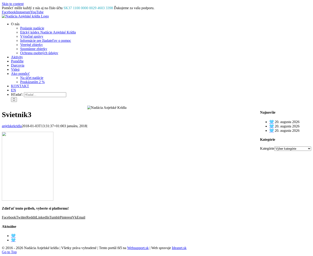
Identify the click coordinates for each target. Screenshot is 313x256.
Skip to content (13, 4)
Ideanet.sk (179, 248)
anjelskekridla (12, 126)
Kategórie (267, 148)
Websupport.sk (138, 248)
